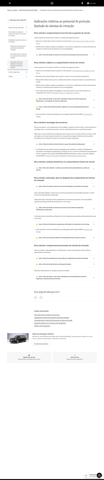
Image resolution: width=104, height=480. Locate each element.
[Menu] (9, 3)
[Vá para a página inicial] (52, 3)
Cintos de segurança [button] (14, 72)
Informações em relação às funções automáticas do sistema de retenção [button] (17, 33)
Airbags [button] (11, 76)
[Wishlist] (82, 3)
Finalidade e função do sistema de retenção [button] (17, 41)
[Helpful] (35, 297)
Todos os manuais (12, 10)
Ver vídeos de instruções (41, 344)
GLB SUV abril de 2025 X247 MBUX (28, 10)
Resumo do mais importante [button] (16, 27)
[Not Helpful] (41, 297)
